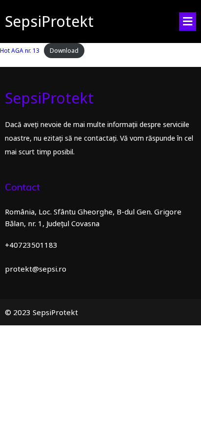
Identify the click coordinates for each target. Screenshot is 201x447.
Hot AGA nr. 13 (20, 50)
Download (64, 50)
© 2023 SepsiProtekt (41, 312)
